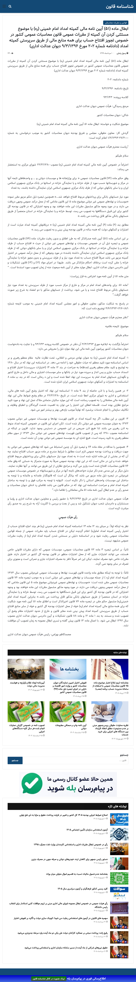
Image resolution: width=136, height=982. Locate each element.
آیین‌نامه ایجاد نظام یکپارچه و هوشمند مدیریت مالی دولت (27, 684)
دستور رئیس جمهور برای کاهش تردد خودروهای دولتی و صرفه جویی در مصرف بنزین (69, 859)
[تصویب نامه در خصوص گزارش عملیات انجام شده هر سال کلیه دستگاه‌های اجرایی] (26, 711)
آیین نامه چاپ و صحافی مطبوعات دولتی (70, 726)
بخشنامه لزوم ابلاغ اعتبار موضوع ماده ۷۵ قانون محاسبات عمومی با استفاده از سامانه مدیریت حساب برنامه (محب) (110, 686)
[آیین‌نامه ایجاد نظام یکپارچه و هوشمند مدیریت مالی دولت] (26, 669)
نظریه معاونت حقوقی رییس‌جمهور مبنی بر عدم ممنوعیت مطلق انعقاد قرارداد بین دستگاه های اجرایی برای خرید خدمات (110, 730)
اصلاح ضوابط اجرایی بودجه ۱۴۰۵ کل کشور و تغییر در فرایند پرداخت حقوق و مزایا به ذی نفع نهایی (63, 815)
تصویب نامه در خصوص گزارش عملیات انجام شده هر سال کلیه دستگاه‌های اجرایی (27, 728)
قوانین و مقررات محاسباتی (116, 22)
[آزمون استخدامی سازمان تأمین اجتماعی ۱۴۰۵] (119, 834)
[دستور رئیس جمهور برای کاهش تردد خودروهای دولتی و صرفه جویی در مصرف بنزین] (119, 863)
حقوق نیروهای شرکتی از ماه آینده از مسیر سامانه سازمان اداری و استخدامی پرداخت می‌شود (66, 948)
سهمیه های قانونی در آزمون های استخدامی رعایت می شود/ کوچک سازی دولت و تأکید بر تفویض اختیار (61, 918)
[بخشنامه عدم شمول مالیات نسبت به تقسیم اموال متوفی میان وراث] (119, 878)
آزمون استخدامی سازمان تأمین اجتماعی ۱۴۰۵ (87, 830)
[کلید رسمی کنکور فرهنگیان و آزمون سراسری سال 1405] (119, 893)
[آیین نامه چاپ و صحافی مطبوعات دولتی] (68, 711)
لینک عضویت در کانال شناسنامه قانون (49, 978)
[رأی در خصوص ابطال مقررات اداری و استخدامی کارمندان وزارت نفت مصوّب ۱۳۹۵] (119, 849)
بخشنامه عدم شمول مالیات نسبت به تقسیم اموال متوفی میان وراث (77, 874)
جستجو (124, 755)
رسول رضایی (121, 53)
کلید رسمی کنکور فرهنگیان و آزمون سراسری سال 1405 (83, 889)
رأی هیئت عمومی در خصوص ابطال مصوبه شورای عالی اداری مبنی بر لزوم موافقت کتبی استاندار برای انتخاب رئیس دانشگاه (58, 905)
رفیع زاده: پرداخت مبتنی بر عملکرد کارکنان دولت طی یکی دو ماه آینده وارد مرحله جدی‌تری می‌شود (63, 933)
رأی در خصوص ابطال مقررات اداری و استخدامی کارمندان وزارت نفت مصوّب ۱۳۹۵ (71, 844)
